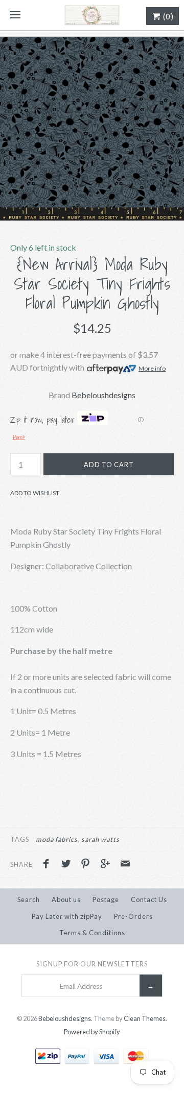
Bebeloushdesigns (103, 395)
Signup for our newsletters (92, 964)
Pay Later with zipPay (67, 916)
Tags (19, 839)
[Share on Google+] (108, 864)
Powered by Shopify (92, 1032)
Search (28, 899)
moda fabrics (57, 839)
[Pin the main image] (88, 864)
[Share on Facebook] (48, 864)
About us (66, 899)
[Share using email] (125, 864)
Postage (106, 899)
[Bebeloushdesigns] (92, 15)
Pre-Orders (133, 916)
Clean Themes (145, 1018)
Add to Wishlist (34, 493)
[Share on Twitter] (68, 864)
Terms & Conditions (92, 933)
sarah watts (100, 839)
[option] (92, 129)
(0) (167, 16)
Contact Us (149, 899)
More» (19, 437)
